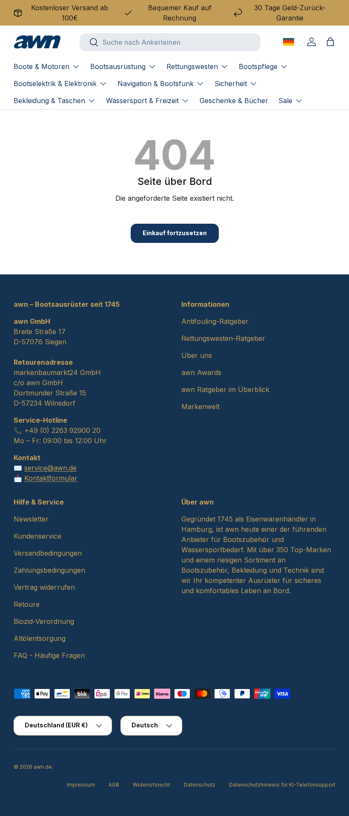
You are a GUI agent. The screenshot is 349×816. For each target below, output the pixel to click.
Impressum (81, 784)
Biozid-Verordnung (44, 621)
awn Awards (201, 372)
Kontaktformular (50, 478)
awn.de (43, 767)
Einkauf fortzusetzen (175, 232)
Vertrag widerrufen (44, 587)
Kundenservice (37, 536)
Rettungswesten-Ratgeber (223, 338)
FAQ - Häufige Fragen (49, 655)
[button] (330, 41)
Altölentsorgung (40, 638)
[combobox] (170, 42)
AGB (114, 784)
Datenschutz (199, 784)
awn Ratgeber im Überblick (225, 389)
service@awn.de (50, 468)
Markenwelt (200, 406)
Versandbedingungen (48, 553)
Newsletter (31, 519)
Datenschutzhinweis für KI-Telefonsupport (282, 784)
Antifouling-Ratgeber (215, 321)
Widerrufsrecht (151, 784)
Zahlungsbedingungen (49, 570)
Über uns (196, 355)
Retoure (27, 604)
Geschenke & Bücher (234, 100)
